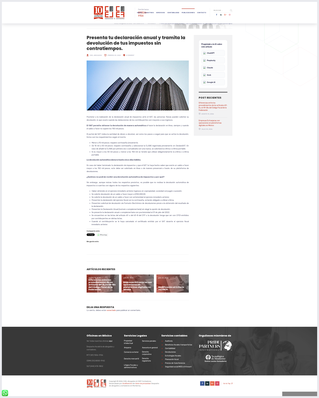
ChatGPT (211, 53)
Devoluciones (170, 352)
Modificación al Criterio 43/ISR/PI (171, 288)
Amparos (127, 348)
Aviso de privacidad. (143, 383)
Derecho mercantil (131, 359)
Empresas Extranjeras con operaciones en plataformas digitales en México (137, 286)
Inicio (139, 12)
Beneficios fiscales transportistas (178, 345)
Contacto (201, 12)
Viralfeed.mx (127, 383)
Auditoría (168, 341)
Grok (209, 75)
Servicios (160, 12)
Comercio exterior (131, 352)
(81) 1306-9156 (96, 355)
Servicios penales (149, 341)
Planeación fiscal (172, 359)
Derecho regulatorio (146, 359)
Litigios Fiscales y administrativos (131, 366)
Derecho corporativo (147, 353)
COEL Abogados (96, 55)
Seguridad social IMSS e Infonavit (178, 367)
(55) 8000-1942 (98, 361)
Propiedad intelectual (128, 342)
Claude (210, 68)
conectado (111, 310)
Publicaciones (188, 12)
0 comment (130, 55)
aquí (110, 341)
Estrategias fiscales (173, 356)
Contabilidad (173, 12)
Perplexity (211, 60)
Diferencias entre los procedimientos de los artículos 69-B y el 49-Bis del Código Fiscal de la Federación (102, 284)
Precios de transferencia (175, 363)
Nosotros (149, 12)
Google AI (211, 82)
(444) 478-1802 (96, 366)
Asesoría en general (150, 348)
